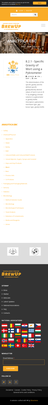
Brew (5, 290)
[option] (13, 251)
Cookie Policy (26, 390)
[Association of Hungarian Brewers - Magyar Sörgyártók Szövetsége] (38, 330)
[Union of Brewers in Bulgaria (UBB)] (13, 251)
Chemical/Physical (9, 135)
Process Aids (9, 175)
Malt (6, 151)
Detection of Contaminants (14, 216)
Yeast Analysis (10, 212)
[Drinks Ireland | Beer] (4, 335)
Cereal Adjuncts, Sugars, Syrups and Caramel (20, 159)
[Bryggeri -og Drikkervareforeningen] (4, 340)
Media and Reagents (12, 220)
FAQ (5, 309)
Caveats (17, 390)
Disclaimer (9, 390)
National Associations (11, 305)
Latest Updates (9, 302)
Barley (7, 147)
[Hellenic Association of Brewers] (31, 330)
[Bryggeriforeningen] (4, 330)
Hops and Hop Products (13, 163)
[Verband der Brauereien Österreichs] (4, 325)
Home (23, 47)
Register (29, 11)
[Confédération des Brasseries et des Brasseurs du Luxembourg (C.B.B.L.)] (24, 335)
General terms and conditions (24, 392)
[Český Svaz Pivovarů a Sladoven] (38, 325)
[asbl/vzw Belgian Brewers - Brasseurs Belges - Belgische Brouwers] (11, 325)
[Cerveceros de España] (4, 345)
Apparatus (9, 139)
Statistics (6, 192)
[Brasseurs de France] (18, 330)
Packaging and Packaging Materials (15, 184)
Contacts (6, 313)
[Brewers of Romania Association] (24, 340)
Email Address (8, 358)
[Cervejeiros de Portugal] (18, 340)
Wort (7, 167)
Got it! (39, 3)
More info (18, 4)
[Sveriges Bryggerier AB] (11, 345)
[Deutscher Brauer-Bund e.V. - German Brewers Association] (24, 330)
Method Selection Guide (13, 200)
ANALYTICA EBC (34, 47)
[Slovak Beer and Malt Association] (31, 340)
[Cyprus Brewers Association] (31, 325)
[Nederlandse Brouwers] (38, 335)
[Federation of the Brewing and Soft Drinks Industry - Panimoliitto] (11, 330)
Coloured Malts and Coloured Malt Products (20, 155)
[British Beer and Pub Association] (31, 345)
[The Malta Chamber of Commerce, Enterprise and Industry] (31, 335)
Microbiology (7, 196)
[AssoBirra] (11, 335)
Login (21, 11)
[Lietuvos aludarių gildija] (18, 335)
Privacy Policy (37, 390)
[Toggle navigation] (43, 25)
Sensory (6, 188)
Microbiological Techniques (14, 208)
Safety (5, 131)
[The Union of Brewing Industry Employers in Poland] (11, 340)
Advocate (6, 298)
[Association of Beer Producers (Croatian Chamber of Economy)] (35, 251)
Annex (7, 224)
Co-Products (9, 179)
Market (6, 294)
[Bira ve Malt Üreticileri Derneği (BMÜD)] (24, 345)
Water (7, 143)
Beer (7, 171)
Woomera (34, 400)
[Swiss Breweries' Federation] (18, 345)
